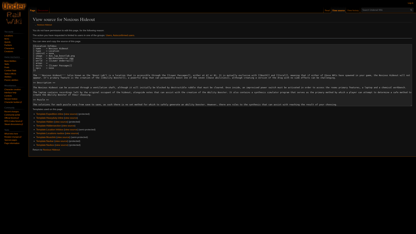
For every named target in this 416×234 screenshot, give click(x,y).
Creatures (8, 51)
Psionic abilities (11, 80)
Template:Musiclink (46, 137)
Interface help (10, 92)
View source (338, 10)
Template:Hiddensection (48, 125)
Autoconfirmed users (123, 35)
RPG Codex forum (12, 121)
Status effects (10, 74)
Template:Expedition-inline (49, 114)
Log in (410, 3)
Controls (8, 96)
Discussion (43, 10)
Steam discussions (12, 124)
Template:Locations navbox (50, 133)
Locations (8, 36)
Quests (7, 42)
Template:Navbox (45, 145)
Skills (6, 64)
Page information (12, 143)
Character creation (12, 89)
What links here (11, 134)
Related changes (12, 137)
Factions (8, 45)
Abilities (7, 77)
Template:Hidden (45, 121)
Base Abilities (10, 61)
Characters (9, 48)
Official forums (10, 118)
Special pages (10, 140)
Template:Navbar (45, 141)
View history (353, 10)
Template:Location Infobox (49, 129)
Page (32, 10)
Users (109, 35)
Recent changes (11, 111)
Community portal (12, 115)
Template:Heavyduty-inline (49, 118)
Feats (6, 67)
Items (6, 39)
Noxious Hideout (44, 25)
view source (71, 114)
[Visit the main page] (14, 13)
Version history (10, 99)
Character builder (12, 102)
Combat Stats (10, 70)
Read (327, 10)
